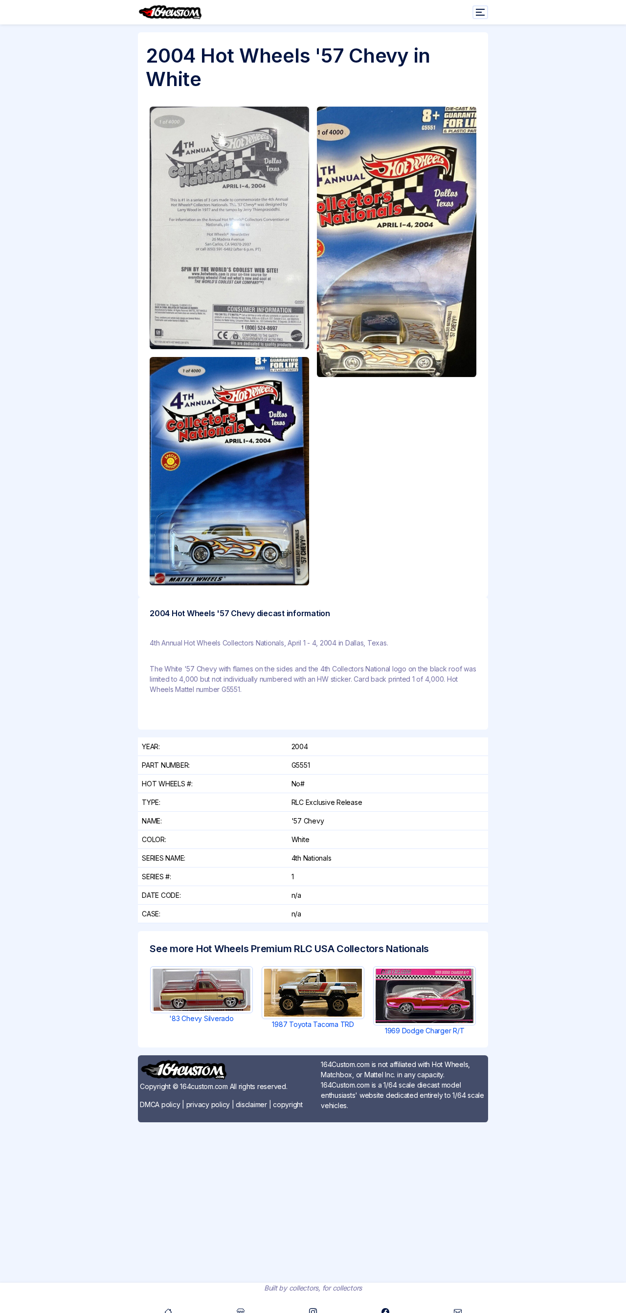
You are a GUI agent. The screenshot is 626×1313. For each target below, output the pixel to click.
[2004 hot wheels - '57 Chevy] (229, 228)
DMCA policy (160, 1104)
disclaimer (251, 1104)
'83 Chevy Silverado (201, 1018)
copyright (288, 1104)
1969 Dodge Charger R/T (425, 1030)
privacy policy (208, 1104)
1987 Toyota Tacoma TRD (313, 1024)
